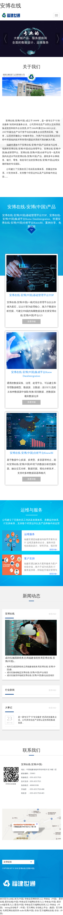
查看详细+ (53, 550)
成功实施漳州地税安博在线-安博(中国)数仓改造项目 (30, 675)
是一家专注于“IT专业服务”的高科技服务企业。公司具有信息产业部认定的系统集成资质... (37, 720)
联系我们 (31, 750)
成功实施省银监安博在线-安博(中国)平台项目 (27, 672)
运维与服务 (31, 510)
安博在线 (10, 6)
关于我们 (31, 66)
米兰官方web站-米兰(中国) (12, 899)
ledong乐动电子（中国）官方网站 (20, 908)
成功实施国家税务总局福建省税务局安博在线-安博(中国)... (30, 659)
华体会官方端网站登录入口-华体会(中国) (37, 902)
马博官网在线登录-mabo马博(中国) (18, 910)
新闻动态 (31, 595)
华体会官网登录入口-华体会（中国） (41, 899)
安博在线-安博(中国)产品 (31, 206)
